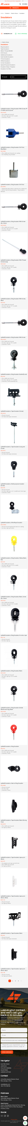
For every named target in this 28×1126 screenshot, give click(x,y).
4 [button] (18, 981)
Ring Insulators (5, 47)
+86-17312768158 (5, 1086)
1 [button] (9, 981)
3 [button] (15, 981)
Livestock (4, 1066)
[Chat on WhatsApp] (25, 1123)
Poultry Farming (6, 1068)
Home (2, 13)
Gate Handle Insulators (7, 57)
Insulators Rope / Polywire (8, 67)
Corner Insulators (5, 63)
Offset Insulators (5, 61)
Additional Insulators (6, 55)
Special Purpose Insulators (8, 65)
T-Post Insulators (5, 59)
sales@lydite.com (8, 33)
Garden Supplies (6, 1072)
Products (7, 13)
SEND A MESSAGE (7, 1052)
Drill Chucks (4, 53)
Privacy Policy (14, 1119)
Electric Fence (14, 13)
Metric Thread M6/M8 (7, 51)
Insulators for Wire (6, 69)
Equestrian (4, 1070)
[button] (21, 981)
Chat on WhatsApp (22, 33)
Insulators (22, 13)
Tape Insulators (5, 49)
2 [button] (12, 981)
